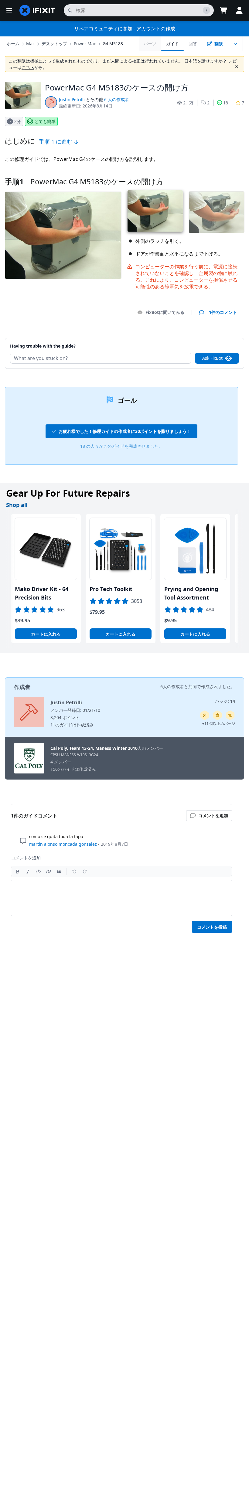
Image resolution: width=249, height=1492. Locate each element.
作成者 (22, 687)
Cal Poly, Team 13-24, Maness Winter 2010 (94, 748)
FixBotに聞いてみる (164, 312)
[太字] (17, 871)
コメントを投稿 (212, 927)
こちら (28, 67)
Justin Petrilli (72, 99)
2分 (17, 121)
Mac (30, 43)
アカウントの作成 (155, 28)
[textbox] (121, 898)
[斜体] (28, 871)
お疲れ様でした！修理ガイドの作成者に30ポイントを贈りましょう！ (125, 431)
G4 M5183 (113, 43)
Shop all (16, 504)
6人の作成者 (172, 686)
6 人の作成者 (116, 99)
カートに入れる (46, 634)
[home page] (37, 10)
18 (225, 103)
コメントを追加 (216, 338)
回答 (193, 43)
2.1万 (188, 103)
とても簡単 (45, 121)
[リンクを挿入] (48, 871)
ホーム (13, 43)
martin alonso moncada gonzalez (63, 844)
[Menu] (9, 10)
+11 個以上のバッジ (218, 723)
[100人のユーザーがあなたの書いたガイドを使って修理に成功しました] (205, 715)
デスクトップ (54, 43)
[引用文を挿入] (59, 871)
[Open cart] (223, 10)
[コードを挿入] (38, 871)
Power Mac (85, 43)
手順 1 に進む (56, 141)
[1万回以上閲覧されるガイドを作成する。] (230, 715)
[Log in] (239, 10)
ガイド (172, 43)
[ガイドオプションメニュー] (235, 43)
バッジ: (225, 701)
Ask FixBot (212, 358)
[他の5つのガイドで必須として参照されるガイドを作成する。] (217, 715)
